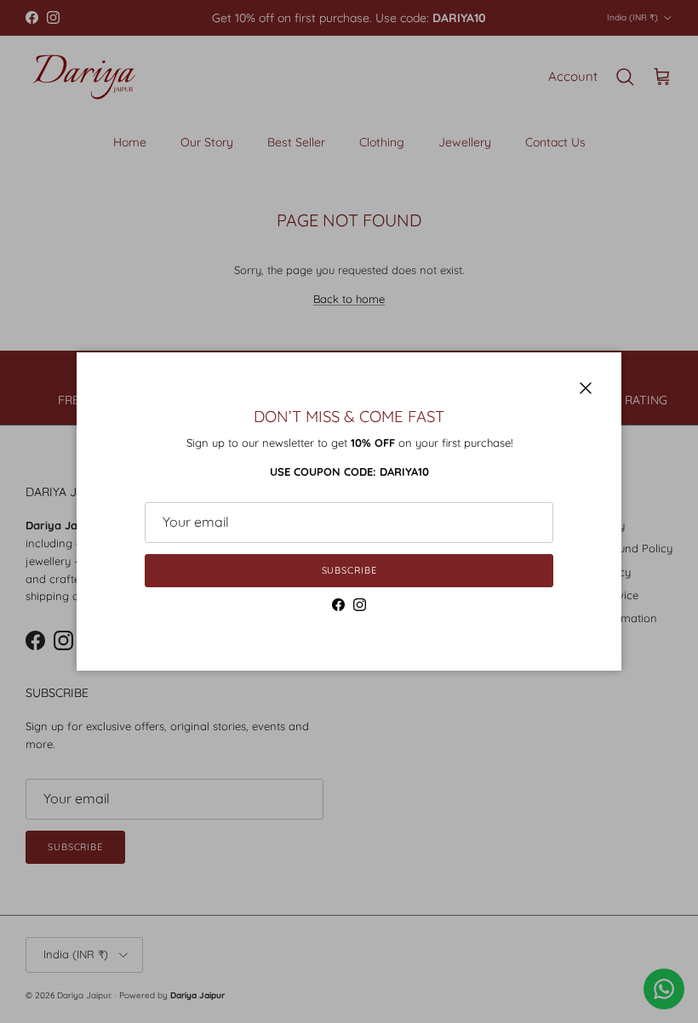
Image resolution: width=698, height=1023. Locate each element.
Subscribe (349, 570)
